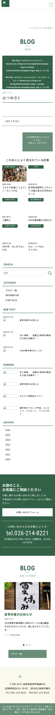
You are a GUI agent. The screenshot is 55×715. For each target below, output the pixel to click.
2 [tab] (27, 645)
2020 (8, 459)
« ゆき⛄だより (11, 121)
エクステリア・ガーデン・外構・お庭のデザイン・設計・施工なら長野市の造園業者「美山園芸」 (28, 709)
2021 (8, 454)
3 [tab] (30, 645)
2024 (8, 440)
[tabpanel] (27, 609)
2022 (8, 449)
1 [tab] (24, 645)
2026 (8, 430)
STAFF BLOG (11, 300)
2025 (8, 435)
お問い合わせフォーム (27, 512)
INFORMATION (12, 295)
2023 (8, 445)
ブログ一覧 (11, 290)
